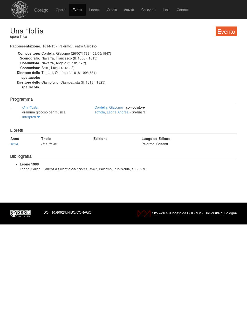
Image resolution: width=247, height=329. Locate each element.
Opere (60, 9)
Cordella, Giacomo (109, 107)
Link (166, 9)
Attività (129, 9)
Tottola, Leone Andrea (112, 112)
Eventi (77, 9)
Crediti (112, 9)
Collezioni (148, 9)
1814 (14, 143)
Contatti (183, 9)
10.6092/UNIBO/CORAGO (71, 212)
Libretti (94, 9)
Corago (41, 10)
